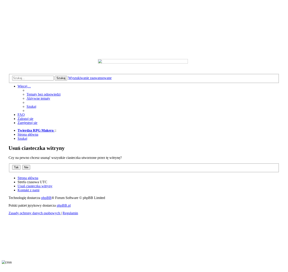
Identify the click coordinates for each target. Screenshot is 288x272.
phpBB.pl (64, 205)
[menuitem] (44, 94)
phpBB (46, 198)
